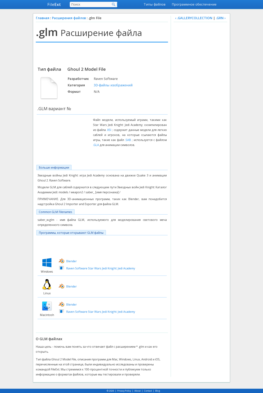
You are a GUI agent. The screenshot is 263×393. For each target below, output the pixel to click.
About (137, 390)
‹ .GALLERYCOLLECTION (193, 18)
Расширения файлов (69, 18)
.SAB (128, 140)
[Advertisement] (102, 54)
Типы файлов (154, 4)
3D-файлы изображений (113, 85)
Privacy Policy (124, 390)
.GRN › (221, 18)
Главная (42, 18)
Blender (71, 261)
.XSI (109, 130)
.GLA (96, 145)
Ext (54, 4)
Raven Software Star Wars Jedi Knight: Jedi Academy (100, 268)
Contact (148, 390)
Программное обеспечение (194, 4)
